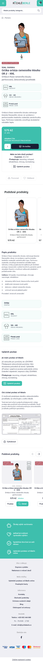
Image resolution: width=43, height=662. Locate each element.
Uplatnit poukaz (23, 166)
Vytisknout (11, 442)
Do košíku (26, 146)
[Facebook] (21, 637)
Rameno (8, 18)
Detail (23, 504)
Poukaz (10, 504)
